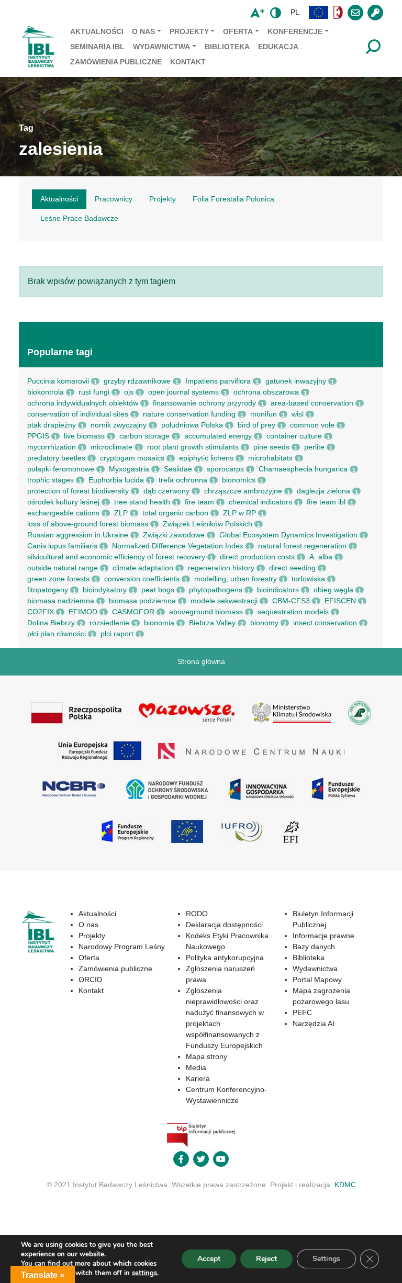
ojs (128, 392)
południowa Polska (192, 425)
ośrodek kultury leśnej (63, 502)
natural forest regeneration (302, 546)
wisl (298, 414)
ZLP (121, 513)
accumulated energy (218, 436)
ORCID (90, 979)
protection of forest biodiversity (78, 491)
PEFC (302, 1012)
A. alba (320, 557)
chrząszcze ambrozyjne (243, 491)
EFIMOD (83, 611)
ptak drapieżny (51, 425)
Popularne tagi (60, 352)
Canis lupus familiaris (62, 546)
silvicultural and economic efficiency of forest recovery (116, 557)
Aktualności (97, 31)
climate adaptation (143, 568)
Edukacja (278, 46)
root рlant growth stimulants (193, 447)
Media (196, 1067)
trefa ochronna (183, 480)
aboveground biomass (206, 611)
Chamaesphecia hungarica (303, 469)
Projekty (189, 31)
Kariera (198, 1078)
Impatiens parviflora (218, 381)
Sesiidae (178, 469)
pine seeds (271, 447)
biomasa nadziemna (60, 601)
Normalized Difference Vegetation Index (177, 546)
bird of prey (256, 425)
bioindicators (278, 590)
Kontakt (188, 62)
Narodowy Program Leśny (122, 946)
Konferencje (294, 31)
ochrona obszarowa (266, 392)
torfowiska (308, 579)
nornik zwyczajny (119, 425)
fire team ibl (326, 502)
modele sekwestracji (224, 601)
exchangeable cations (63, 513)
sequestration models (293, 611)
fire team (199, 502)
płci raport (116, 633)
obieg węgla (333, 590)
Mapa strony (206, 1056)
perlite (314, 447)
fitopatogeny (47, 590)
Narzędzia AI (313, 1023)
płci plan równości (56, 633)
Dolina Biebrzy (51, 622)
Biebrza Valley (212, 622)
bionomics (238, 480)
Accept (208, 1259)
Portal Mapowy (317, 979)
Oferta (238, 31)
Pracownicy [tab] (113, 199)
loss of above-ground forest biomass (87, 524)
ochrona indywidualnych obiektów (82, 403)
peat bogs (157, 590)
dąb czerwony (166, 491)
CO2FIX (40, 611)
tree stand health (142, 502)
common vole (312, 425)
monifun (263, 414)
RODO (197, 913)
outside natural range (62, 568)
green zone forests (58, 579)
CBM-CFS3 (291, 601)
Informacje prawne (323, 935)
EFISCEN (340, 601)
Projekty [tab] (162, 199)
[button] (318, 12)
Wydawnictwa (161, 46)
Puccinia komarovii (58, 381)
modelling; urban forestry (235, 579)
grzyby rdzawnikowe (137, 381)
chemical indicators (260, 502)
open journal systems (183, 392)
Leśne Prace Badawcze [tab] (79, 218)
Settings (326, 1259)
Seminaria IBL (97, 46)
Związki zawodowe (174, 535)
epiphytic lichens (206, 458)
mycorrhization (51, 447)
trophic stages (50, 480)
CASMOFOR (133, 611)
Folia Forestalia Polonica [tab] (233, 199)
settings (144, 1273)
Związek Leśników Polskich (207, 524)
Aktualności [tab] (59, 199)
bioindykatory (105, 590)
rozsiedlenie (109, 622)
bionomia (159, 622)
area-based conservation (312, 403)
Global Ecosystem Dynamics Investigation (288, 535)
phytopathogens (215, 590)
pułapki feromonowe (60, 469)
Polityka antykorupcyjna (225, 957)
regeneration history (221, 568)
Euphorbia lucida (116, 480)
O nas (143, 31)
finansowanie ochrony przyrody (204, 403)
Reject (266, 1259)
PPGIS (38, 436)
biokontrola (45, 392)
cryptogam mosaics (132, 458)
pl (295, 12)
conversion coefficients (142, 579)
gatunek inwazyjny (295, 381)
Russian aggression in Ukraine (77, 535)
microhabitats (270, 458)
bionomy (264, 622)
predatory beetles (56, 458)
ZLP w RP (239, 513)
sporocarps (225, 469)
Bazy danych (314, 946)
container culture (294, 436)
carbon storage (144, 436)
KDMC (345, 1184)
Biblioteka (227, 46)
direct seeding (292, 568)
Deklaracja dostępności (224, 924)
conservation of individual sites (77, 414)
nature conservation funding (189, 414)
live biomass (84, 436)
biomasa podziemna (142, 601)
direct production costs (257, 557)
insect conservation (325, 622)
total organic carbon (175, 513)
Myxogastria (129, 469)
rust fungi (94, 392)
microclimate (111, 447)
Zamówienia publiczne (116, 62)
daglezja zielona (323, 491)
